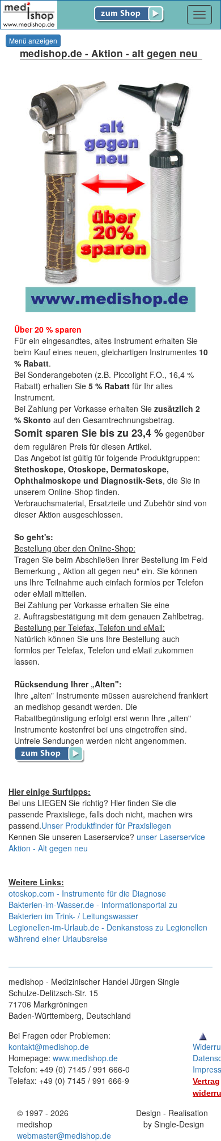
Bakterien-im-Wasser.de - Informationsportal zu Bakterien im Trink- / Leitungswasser (92, 910)
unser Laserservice (171, 836)
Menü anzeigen (33, 40)
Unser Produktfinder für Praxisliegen (106, 825)
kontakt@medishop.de (48, 1046)
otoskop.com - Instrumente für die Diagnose (87, 893)
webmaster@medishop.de (64, 1135)
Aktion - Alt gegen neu (48, 848)
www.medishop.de (85, 1058)
